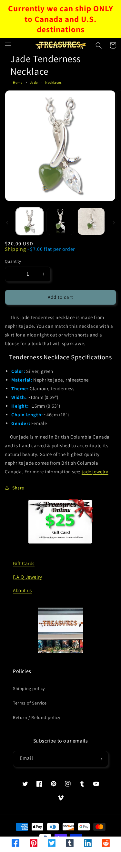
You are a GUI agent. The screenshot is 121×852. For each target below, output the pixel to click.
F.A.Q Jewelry (27, 577)
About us (22, 590)
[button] (8, 45)
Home (17, 82)
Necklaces (53, 82)
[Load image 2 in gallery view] (60, 221)
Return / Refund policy (36, 717)
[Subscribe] (100, 759)
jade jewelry (95, 472)
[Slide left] (7, 223)
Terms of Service (30, 703)
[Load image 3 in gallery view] (91, 221)
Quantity (13, 261)
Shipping (16, 249)
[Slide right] (114, 223)
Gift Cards (24, 563)
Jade (34, 82)
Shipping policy (29, 688)
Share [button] (18, 488)
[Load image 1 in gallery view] (29, 221)
